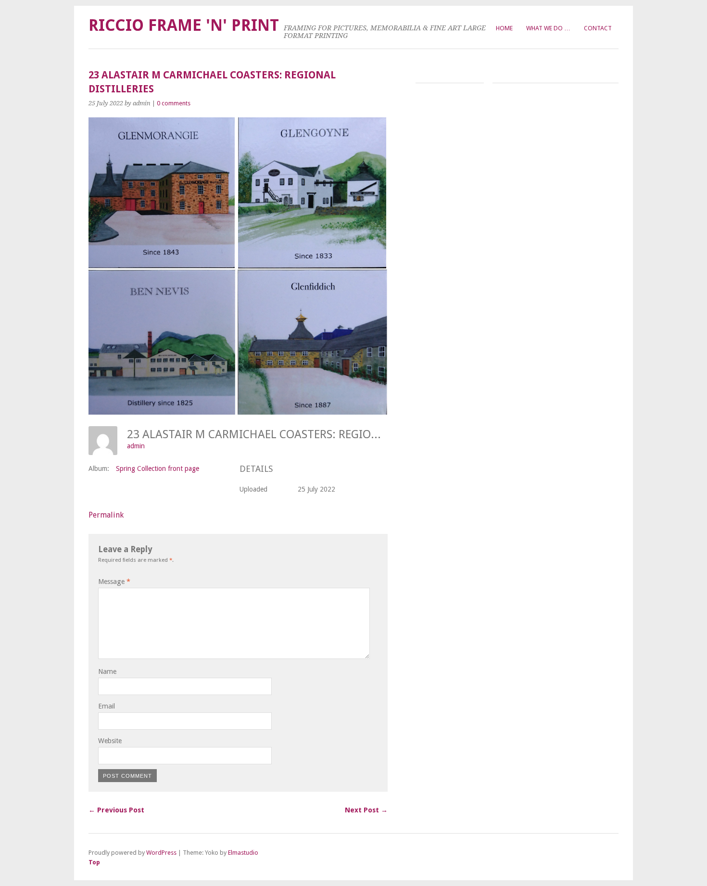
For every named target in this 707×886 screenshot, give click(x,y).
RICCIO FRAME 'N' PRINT (183, 25)
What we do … (548, 28)
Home (504, 28)
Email (106, 706)
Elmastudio (243, 852)
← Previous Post (116, 810)
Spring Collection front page (157, 468)
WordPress (161, 852)
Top (94, 862)
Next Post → (366, 810)
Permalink (106, 514)
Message (114, 581)
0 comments (173, 103)
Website (110, 741)
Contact (598, 28)
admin (136, 446)
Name (107, 671)
